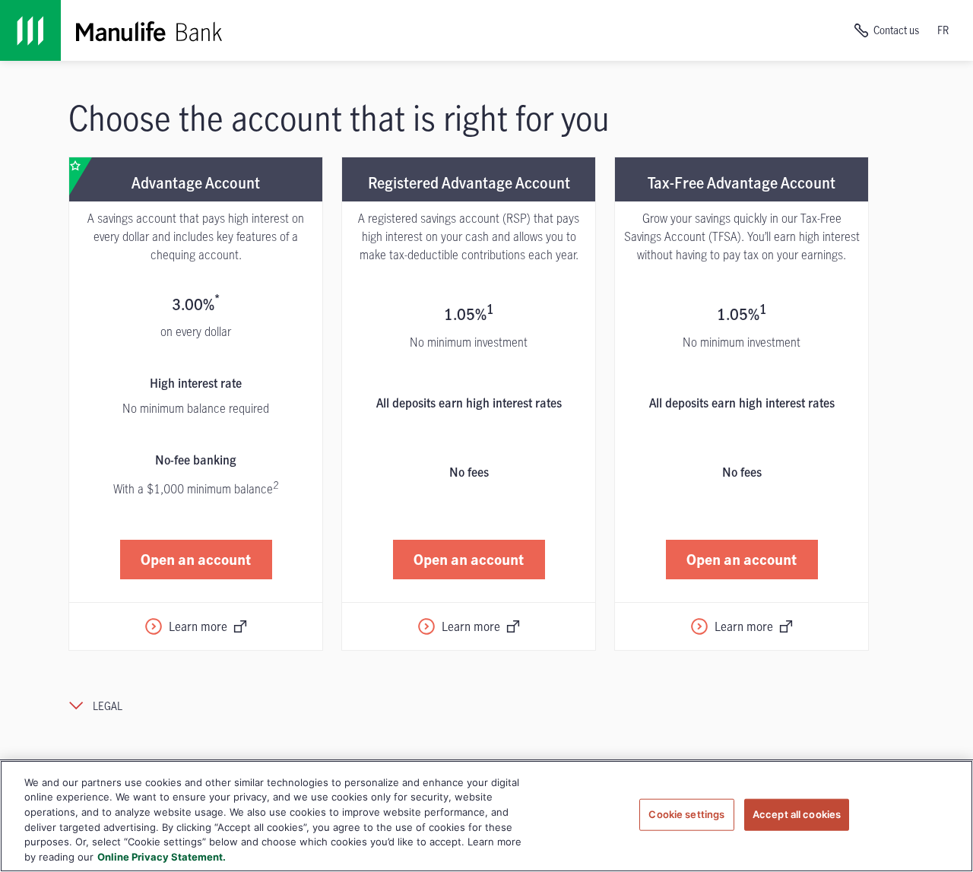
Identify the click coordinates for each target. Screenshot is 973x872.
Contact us (896, 30)
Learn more (198, 626)
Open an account (196, 559)
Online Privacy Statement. (161, 856)
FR (943, 30)
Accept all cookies (797, 814)
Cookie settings (686, 814)
